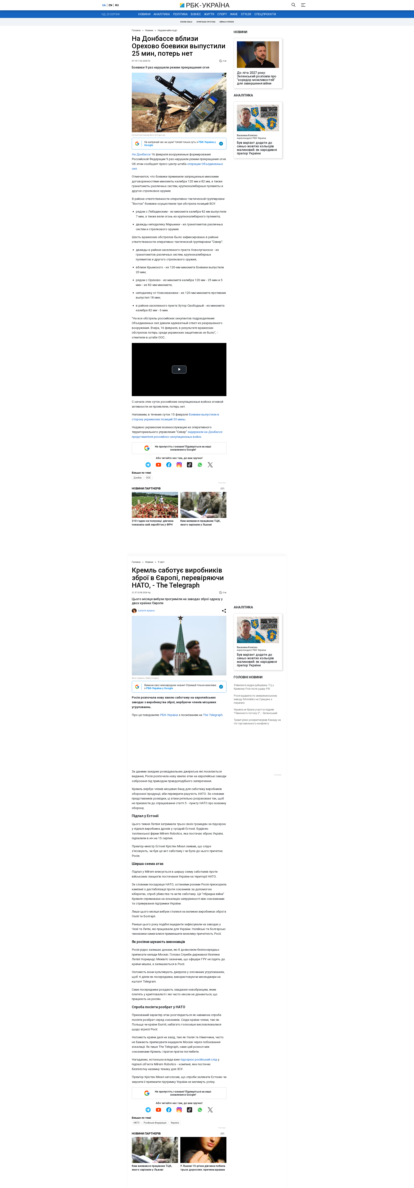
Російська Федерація (155, 1122)
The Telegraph (213, 715)
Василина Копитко (247, 135)
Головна (136, 30)
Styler (246, 14)
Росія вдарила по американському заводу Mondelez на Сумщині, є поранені (255, 699)
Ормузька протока (205, 22)
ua (104, 5)
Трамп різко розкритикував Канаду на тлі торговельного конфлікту (257, 721)
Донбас (138, 477)
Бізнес (196, 14)
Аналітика (162, 14)
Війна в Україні (227, 22)
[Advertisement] (179, 743)
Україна (175, 1122)
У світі (161, 562)
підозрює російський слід (198, 1059)
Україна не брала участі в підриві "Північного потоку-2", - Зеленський (255, 711)
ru (117, 5)
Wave (234, 14)
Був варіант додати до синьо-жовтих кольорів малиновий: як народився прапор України (257, 148)
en (110, 5)
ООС (148, 477)
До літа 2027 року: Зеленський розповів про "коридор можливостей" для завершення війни (256, 78)
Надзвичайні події (167, 30)
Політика (180, 14)
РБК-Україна (169, 715)
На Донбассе (141, 154)
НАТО (137, 1122)
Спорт (222, 14)
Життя (209, 14)
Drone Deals (186, 22)
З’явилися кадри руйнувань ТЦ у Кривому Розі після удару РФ (254, 686)
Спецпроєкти (265, 14)
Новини (144, 14)
